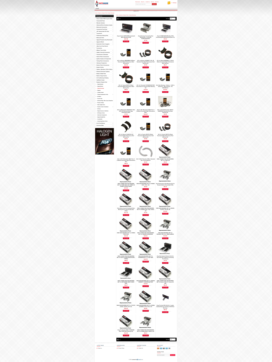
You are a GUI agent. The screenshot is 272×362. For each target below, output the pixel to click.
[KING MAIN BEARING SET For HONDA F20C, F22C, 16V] (146, 169)
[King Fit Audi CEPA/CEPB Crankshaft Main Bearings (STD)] (126, 21)
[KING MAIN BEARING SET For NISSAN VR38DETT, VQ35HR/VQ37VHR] (146, 266)
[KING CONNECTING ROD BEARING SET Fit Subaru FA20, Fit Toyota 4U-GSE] (165, 266)
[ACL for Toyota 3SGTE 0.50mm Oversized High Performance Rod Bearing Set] (146, 120)
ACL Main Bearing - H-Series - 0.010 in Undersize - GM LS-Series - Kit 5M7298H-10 (165, 86)
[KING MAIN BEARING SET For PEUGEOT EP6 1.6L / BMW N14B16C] (165, 218)
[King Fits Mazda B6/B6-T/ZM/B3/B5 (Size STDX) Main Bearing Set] (126, 315)
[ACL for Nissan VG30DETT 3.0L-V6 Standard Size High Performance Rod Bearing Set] (146, 46)
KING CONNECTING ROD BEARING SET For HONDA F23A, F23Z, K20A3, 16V (145, 209)
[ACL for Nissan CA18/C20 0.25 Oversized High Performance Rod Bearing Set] (126, 120)
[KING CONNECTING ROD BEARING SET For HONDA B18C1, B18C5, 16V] (146, 315)
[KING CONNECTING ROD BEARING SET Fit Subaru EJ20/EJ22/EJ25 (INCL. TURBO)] (126, 242)
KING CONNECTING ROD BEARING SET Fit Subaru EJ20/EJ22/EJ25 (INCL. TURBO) (126, 257)
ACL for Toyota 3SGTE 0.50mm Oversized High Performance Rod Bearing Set (146, 136)
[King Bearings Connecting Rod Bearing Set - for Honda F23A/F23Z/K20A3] (146, 21)
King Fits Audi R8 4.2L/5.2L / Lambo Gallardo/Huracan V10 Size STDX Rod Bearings (165, 307)
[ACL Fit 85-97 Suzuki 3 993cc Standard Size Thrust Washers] (146, 144)
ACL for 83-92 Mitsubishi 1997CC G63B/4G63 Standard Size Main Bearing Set (165, 111)
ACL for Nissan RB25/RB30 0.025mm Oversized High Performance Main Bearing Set (126, 62)
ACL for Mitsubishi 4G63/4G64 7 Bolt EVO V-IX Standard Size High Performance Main (126, 111)
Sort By (167, 18)
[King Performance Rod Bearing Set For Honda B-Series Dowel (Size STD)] (165, 169)
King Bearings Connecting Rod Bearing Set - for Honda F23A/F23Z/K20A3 (145, 37)
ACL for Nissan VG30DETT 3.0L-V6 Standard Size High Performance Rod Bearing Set (146, 62)
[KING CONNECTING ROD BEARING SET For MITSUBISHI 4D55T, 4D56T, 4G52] (126, 266)
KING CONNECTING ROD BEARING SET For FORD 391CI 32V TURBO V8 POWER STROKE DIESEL (126, 185)
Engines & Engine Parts (102, 13)
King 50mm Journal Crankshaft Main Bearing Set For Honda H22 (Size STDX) (126, 209)
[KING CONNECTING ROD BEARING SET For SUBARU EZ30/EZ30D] (146, 218)
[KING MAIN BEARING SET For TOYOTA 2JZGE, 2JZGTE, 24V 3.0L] (126, 291)
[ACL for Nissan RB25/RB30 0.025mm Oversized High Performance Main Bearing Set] (126, 46)
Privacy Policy (121, 348)
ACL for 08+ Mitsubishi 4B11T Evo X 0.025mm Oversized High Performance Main (145, 111)
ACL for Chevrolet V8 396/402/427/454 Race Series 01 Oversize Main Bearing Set (145, 86)
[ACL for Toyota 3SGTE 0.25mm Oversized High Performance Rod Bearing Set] (165, 120)
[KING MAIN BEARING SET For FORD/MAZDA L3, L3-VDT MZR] (146, 242)
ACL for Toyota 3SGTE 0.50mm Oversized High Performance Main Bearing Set (126, 86)
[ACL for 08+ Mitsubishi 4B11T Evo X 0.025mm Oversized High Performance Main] (146, 95)
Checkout (157, 1)
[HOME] (111, 3)
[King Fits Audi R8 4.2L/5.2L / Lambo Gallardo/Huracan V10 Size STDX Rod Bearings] (165, 291)
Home (96, 13)
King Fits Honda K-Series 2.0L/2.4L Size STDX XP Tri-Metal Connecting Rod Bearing (165, 257)
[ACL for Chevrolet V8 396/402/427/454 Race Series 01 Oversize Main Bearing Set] (146, 71)
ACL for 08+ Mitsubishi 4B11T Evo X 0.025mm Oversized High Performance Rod (126, 160)
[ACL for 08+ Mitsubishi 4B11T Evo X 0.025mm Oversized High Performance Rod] (126, 144)
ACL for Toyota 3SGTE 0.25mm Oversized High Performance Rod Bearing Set (165, 136)
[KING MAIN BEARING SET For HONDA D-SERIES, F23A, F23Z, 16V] (146, 291)
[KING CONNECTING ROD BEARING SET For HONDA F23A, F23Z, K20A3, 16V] (146, 194)
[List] (120, 19)
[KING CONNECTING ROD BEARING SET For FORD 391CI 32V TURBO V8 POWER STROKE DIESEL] (126, 169)
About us (100, 348)
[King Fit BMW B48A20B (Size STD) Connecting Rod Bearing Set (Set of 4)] (165, 21)
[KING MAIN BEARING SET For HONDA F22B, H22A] (126, 218)
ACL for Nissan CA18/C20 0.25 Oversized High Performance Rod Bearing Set (126, 136)
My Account (137, 1)
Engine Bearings (111, 13)
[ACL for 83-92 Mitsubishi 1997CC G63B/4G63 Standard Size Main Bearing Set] (165, 95)
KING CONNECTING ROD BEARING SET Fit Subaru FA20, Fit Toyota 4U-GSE (165, 282)
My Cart (152, 1)
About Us (142, 1)
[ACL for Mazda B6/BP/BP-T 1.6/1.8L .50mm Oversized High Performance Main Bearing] (165, 46)
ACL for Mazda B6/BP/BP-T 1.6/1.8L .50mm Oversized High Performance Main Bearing (165, 62)
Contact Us (147, 1)
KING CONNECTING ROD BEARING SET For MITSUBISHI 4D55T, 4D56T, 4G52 (126, 282)
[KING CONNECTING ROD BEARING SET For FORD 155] (165, 144)
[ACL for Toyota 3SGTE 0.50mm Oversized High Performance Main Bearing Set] (126, 71)
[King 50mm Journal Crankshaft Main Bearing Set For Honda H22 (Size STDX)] (126, 194)
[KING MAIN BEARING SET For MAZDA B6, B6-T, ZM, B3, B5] (165, 194)
